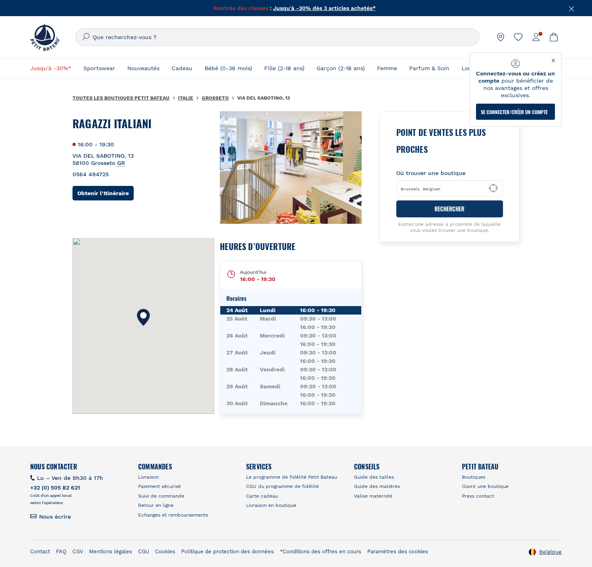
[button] (143, 317)
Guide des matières (377, 486)
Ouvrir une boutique (485, 486)
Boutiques (473, 477)
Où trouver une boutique (431, 173)
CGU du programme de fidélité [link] (282, 486)
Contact (40, 551)
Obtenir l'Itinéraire (105, 193)
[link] (500, 37)
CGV (77, 551)
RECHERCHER (449, 208)
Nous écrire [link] (55, 516)
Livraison (148, 477)
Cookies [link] (165, 551)
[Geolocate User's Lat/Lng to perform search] (493, 188)
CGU (143, 551)
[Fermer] (572, 8)
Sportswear (99, 68)
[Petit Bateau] (44, 37)
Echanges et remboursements (173, 515)
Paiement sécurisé (159, 486)
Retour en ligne (156, 505)
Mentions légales (110, 551)
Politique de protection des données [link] (227, 551)
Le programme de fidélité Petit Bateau (291, 477)
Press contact (478, 496)
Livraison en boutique (271, 505)
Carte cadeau (262, 496)
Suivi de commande (161, 496)
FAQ (61, 551)
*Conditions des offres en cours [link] (320, 551)
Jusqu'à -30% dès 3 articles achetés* (324, 8)
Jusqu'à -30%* (50, 68)
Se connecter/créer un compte (514, 111)
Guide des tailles (374, 477)
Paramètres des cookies (397, 551)
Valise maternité (373, 496)
